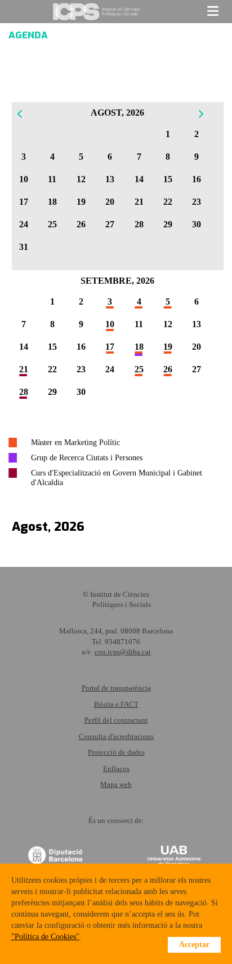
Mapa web (116, 784)
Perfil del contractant (116, 720)
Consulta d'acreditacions (116, 736)
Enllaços (116, 768)
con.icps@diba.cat (123, 652)
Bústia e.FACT (116, 704)
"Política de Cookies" (45, 936)
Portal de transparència (116, 688)
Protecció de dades (116, 752)
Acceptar (194, 944)
